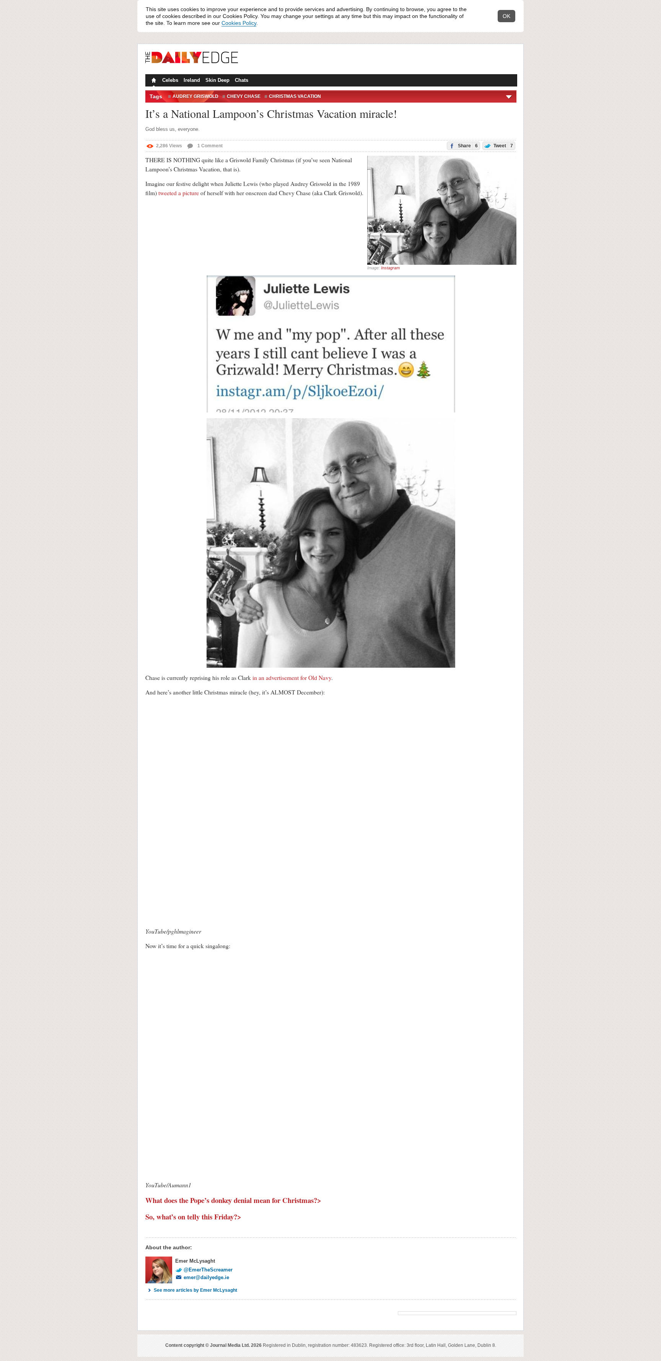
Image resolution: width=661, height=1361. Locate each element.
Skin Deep (217, 80)
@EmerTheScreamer (208, 1270)
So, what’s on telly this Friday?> (193, 1216)
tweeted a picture (178, 193)
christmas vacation (295, 96)
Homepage (153, 81)
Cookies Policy (238, 23)
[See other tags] (509, 96)
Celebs (170, 80)
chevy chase (243, 96)
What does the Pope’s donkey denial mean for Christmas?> (233, 1200)
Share (467, 145)
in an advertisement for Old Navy (291, 677)
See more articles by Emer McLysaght (195, 1290)
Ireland (192, 80)
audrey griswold (195, 96)
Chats (241, 80)
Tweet (502, 145)
